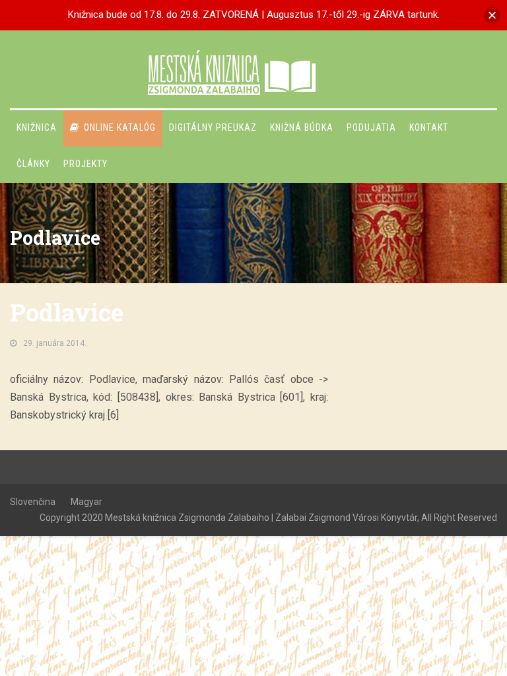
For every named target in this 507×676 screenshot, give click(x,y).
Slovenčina (32, 501)
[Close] (492, 15)
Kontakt (428, 127)
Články (33, 163)
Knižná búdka (301, 127)
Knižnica (37, 127)
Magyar (86, 501)
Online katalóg (120, 127)
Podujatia (371, 127)
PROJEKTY (85, 163)
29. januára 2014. (54, 343)
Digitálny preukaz (213, 127)
